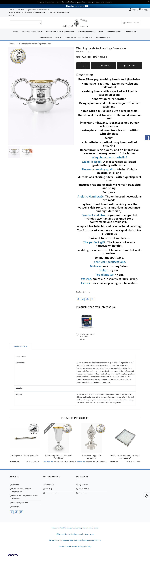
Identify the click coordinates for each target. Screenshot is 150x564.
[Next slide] (70, 96)
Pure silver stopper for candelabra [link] (92, 456)
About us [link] (11, 10)
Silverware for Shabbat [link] (50, 37)
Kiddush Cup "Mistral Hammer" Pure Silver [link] (58, 456)
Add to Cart (105, 66)
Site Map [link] (48, 489)
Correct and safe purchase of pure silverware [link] (25, 497)
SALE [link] (101, 31)
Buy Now (130, 66)
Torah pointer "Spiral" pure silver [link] (25, 455)
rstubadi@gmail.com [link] (20, 502)
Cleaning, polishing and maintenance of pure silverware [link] (26, 12)
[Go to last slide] (11, 96)
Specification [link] (20, 346)
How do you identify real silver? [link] (59, 12)
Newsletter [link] (83, 493)
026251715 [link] (15, 507)
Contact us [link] (20, 10)
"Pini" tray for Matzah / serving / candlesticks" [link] (125, 456)
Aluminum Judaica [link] (114, 31)
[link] (132, 10)
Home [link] (15, 31)
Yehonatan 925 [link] (131, 31)
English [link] (10, 15)
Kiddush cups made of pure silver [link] (59, 31)
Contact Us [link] (49, 485)
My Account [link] (83, 485)
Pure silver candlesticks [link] (31, 31)
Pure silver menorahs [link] (86, 31)
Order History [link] (84, 489)
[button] (14, 152)
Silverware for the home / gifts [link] (77, 37)
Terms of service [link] (51, 493)
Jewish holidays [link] (102, 37)
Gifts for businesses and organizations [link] (21, 490)
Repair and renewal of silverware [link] (38, 10)
